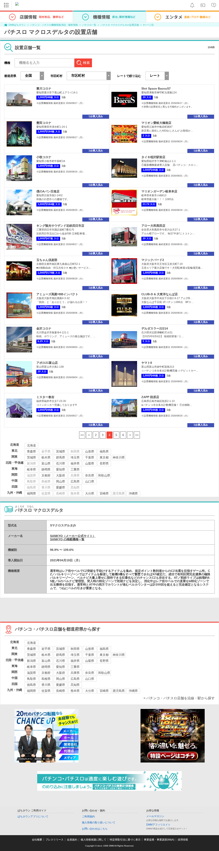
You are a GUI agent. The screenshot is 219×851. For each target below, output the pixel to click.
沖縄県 (133, 493)
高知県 (75, 684)
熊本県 (75, 690)
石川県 (60, 463)
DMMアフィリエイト (158, 824)
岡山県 (60, 481)
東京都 (104, 457)
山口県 (89, 481)
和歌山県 (104, 475)
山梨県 (89, 463)
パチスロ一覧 (89, 25)
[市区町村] (89, 76)
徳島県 (31, 684)
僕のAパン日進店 (47, 191)
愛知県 (60, 469)
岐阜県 (31, 469)
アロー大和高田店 (153, 225)
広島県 (75, 481)
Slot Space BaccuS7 (156, 88)
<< (82, 435)
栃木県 (45, 457)
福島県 (104, 451)
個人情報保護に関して (93, 839)
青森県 (31, 451)
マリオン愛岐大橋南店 (156, 122)
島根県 (45, 678)
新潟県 (31, 660)
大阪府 (60, 475)
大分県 (89, 493)
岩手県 (45, 648)
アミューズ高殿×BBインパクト (57, 294)
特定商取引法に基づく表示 (125, 839)
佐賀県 (45, 690)
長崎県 (60, 690)
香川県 (45, 684)
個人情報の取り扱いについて (98, 822)
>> (137, 435)
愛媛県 (60, 487)
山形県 (89, 451)
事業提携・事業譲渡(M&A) (159, 839)
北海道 (31, 445)
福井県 (75, 463)
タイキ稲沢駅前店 (153, 157)
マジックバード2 (152, 260)
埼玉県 (75, 457)
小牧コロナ (43, 157)
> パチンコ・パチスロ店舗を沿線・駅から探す (179, 698)
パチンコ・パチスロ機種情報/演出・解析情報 (54, 25)
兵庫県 (75, 672)
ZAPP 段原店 (150, 397)
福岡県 (31, 493)
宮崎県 (104, 493)
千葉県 (89, 457)
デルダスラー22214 (154, 328)
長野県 (104, 463)
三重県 (75, 469)
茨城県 (31, 457)
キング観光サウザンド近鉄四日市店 (60, 225)
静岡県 (45, 469)
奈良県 (89, 475)
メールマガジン (155, 816)
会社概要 (37, 839)
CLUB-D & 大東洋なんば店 (159, 294)
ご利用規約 (88, 816)
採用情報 (183, 839)
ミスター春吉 (45, 397)
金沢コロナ (43, 328)
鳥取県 (31, 678)
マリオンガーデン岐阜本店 (159, 191)
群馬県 (60, 457)
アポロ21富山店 (47, 362)
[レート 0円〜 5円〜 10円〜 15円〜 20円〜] (157, 76)
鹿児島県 (119, 690)
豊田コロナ (43, 122)
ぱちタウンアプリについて (33, 816)
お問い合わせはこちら (95, 828)
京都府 (45, 475)
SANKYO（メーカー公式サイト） (73, 536)
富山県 (45, 463)
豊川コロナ (43, 88)
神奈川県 (119, 457)
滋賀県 (31, 672)
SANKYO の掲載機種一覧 (67, 539)
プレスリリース (55, 839)
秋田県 (75, 648)
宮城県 (60, 451)
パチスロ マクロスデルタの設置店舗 (120, 25)
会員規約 (72, 839)
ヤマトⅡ (146, 362)
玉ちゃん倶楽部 (46, 260)
